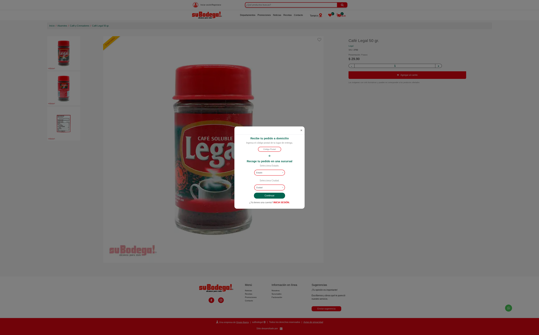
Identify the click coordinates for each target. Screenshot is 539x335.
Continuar (269, 195)
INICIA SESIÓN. (281, 202)
